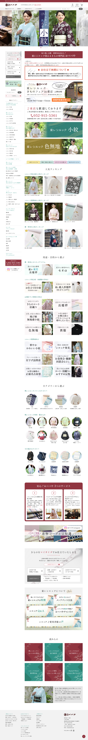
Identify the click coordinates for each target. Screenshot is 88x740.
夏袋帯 (7, 245)
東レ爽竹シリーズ (10, 177)
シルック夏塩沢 (9, 153)
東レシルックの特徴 (24, 727)
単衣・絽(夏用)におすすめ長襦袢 (13, 175)
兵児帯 (7, 250)
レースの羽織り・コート (12, 159)
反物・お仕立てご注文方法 (11, 67)
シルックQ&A (23, 731)
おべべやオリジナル (10, 233)
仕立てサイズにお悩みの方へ (51, 576)
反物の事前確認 (66, 578)
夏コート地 (8, 141)
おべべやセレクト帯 (11, 236)
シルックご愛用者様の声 (25, 732)
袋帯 (7, 243)
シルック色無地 (9, 118)
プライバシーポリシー (40, 724)
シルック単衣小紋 (10, 148)
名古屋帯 (8, 238)
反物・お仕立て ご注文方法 (51, 571)
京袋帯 (7, 248)
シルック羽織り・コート (11, 155)
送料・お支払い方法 (9, 724)
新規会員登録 (38, 715)
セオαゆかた (9, 214)
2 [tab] (42, 47)
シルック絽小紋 (9, 109)
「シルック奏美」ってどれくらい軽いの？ (53, 672)
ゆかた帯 (8, 223)
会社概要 (38, 722)
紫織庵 (7, 217)
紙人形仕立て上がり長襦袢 (12, 171)
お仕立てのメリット (12, 58)
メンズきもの (9, 194)
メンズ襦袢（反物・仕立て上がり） (13, 204)
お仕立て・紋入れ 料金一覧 (51, 580)
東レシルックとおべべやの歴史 (34, 652)
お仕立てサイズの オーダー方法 (70, 571)
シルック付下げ (9, 120)
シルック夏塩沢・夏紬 (11, 139)
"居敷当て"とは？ (67, 576)
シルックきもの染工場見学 (54, 652)
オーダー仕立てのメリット (26, 715)
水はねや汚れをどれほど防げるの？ (73, 672)
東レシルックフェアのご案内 (26, 736)
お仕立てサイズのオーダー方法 (11, 72)
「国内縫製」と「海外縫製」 (51, 578)
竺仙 (7, 219)
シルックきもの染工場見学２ (73, 652)
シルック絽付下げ (10, 137)
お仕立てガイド (28, 8)
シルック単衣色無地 (10, 134)
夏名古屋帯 (8, 241)
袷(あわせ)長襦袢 (10, 173)
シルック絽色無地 (10, 132)
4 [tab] (45, 47)
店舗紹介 (19, 8)
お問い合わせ (38, 727)
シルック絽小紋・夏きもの (12, 130)
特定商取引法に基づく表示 (41, 725)
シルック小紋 (9, 107)
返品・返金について (9, 725)
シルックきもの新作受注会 (34, 672)
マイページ (38, 717)
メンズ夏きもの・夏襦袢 (11, 199)
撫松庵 (7, 212)
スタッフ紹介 (38, 720)
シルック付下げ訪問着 (11, 123)
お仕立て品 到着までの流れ (33, 571)
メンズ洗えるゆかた (10, 201)
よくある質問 (38, 8)
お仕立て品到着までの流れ (11, 62)
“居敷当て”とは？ (24, 720)
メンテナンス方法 (24, 729)
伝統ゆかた (8, 221)
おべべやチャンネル (24, 734)
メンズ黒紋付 (9, 197)
